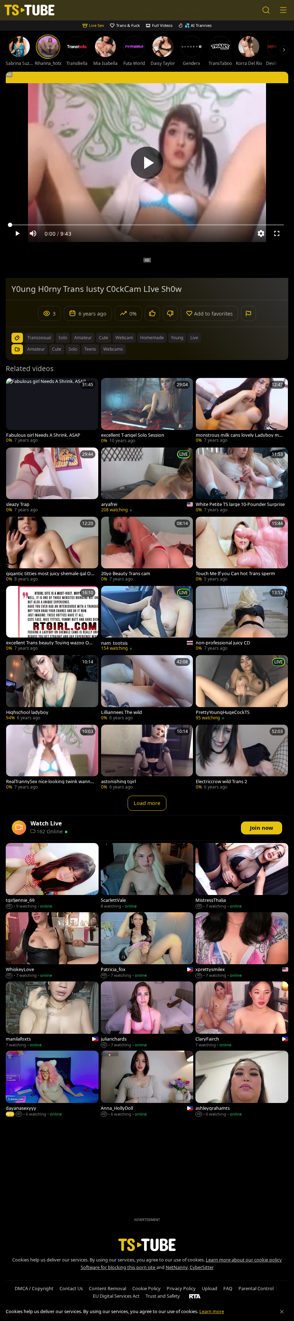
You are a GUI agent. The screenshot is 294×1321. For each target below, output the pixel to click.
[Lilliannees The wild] (147, 688)
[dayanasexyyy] (52, 1084)
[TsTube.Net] (29, 10)
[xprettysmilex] (241, 945)
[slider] (147, 225)
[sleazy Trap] (52, 481)
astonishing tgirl (118, 781)
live (194, 338)
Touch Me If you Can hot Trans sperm (235, 573)
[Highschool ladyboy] (52, 688)
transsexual (39, 338)
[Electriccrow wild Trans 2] (242, 758)
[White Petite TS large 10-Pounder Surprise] (242, 481)
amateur (83, 338)
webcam (124, 338)
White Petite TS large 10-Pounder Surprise (240, 504)
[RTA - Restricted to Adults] (194, 1296)
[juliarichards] (147, 1014)
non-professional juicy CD (223, 642)
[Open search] (266, 10)
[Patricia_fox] (147, 945)
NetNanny (177, 1267)
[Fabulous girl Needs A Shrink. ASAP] (52, 411)
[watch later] (14, 386)
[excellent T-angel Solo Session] (147, 411)
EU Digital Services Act (116, 1296)
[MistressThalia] (241, 876)
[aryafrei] (147, 481)
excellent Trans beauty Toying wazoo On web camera (49, 642)
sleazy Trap (17, 504)
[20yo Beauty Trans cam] (147, 550)
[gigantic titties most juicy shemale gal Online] (52, 550)
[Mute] (33, 233)
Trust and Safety (163, 1296)
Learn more (211, 1311)
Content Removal (107, 1288)
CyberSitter (202, 1267)
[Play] (147, 163)
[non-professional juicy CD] (242, 619)
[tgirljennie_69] (52, 876)
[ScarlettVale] (147, 876)
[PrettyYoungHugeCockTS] (242, 688)
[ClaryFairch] (241, 1014)
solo (62, 338)
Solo (72, 349)
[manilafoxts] (52, 1014)
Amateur (36, 349)
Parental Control (256, 1288)
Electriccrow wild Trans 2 (221, 781)
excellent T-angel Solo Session (132, 435)
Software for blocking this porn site (118, 1267)
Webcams (113, 349)
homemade (152, 338)
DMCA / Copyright (34, 1288)
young (177, 338)
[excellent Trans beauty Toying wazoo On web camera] (52, 619)
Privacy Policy (181, 1288)
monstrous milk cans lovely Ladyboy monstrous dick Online (240, 435)
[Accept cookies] (281, 1311)
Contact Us (71, 1288)
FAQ (227, 1288)
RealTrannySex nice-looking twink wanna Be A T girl (49, 781)
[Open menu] (283, 10)
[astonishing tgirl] (147, 758)
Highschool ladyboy (27, 712)
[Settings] (261, 233)
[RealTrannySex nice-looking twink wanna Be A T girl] (52, 758)
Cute (56, 349)
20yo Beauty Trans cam (125, 573)
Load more (147, 803)
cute (103, 338)
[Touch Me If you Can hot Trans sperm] (242, 550)
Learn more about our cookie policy (244, 1259)
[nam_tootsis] (147, 619)
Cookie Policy (146, 1288)
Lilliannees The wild (121, 712)
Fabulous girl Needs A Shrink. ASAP (43, 435)
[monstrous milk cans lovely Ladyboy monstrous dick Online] (242, 411)
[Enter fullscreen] (277, 233)
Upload (209, 1288)
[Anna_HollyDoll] (147, 1084)
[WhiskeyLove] (52, 945)
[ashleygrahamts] (241, 1084)
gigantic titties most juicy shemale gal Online (50, 573)
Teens (90, 349)
